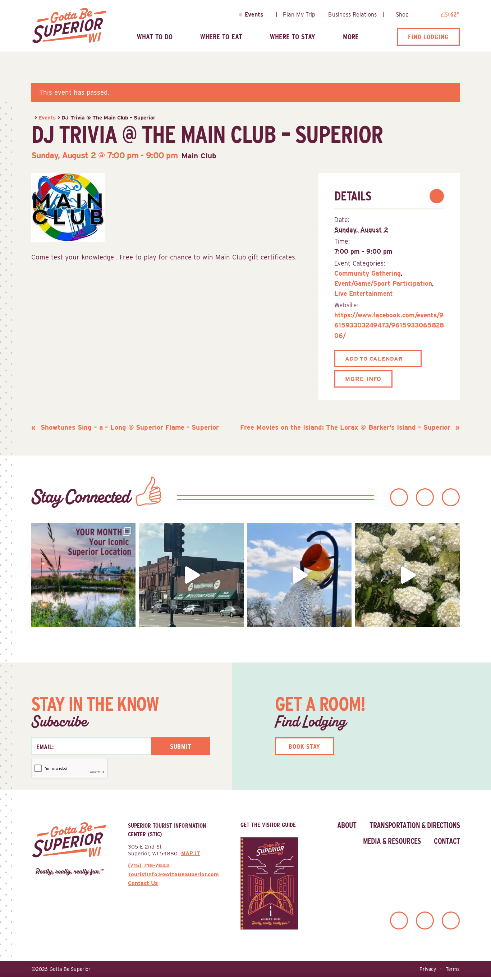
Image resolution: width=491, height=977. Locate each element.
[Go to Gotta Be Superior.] (32, 117)
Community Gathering (367, 273)
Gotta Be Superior (70, 969)
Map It (190, 853)
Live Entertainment (363, 293)
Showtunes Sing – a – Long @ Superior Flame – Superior (128, 427)
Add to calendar (374, 358)
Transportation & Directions (415, 825)
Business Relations (352, 14)
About (347, 825)
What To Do (155, 36)
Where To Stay (292, 36)
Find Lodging (428, 37)
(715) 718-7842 (149, 865)
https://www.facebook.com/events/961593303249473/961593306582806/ (389, 325)
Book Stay (304, 746)
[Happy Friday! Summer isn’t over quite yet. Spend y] (407, 575)
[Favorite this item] (437, 196)
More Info (363, 379)
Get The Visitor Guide (268, 824)
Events (254, 14)
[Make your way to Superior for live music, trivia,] (299, 575)
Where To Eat (221, 36)
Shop (402, 14)
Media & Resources (392, 841)
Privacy (427, 969)
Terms (452, 969)
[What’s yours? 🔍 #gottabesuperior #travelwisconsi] (83, 575)
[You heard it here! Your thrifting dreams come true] (191, 575)
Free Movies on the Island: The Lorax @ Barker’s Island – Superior (346, 427)
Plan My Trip (299, 14)
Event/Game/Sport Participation (383, 283)
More (351, 36)
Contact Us (143, 882)
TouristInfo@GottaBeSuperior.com (173, 874)
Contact (447, 841)
